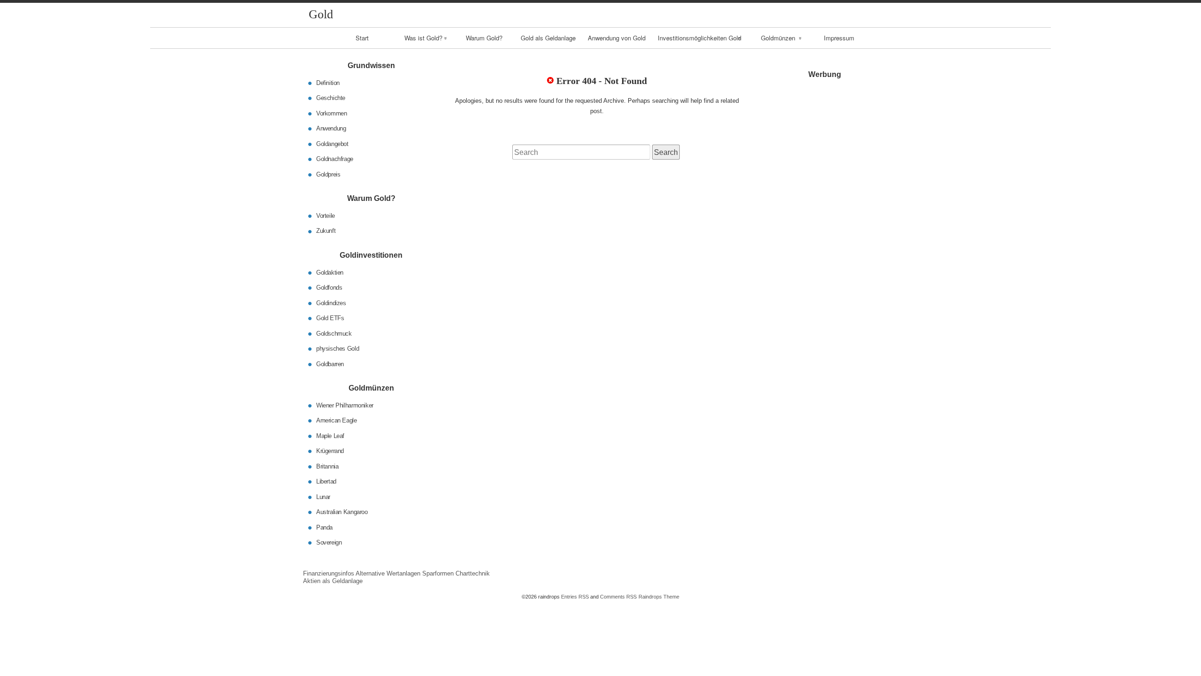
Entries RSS (575, 596)
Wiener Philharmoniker (344, 404)
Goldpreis (328, 173)
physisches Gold (337, 348)
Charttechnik (473, 573)
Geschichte (330, 97)
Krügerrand (330, 450)
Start (362, 37)
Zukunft (325, 230)
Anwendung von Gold (617, 37)
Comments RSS (618, 596)
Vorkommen (331, 112)
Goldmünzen (778, 37)
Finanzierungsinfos (328, 573)
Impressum (839, 37)
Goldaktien (329, 272)
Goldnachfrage (334, 158)
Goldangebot (332, 143)
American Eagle (336, 420)
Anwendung (331, 128)
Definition (328, 82)
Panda (324, 526)
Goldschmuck (334, 333)
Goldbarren (330, 363)
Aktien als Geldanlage (333, 580)
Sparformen (438, 573)
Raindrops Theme (659, 596)
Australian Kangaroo (342, 511)
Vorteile (325, 215)
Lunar (323, 496)
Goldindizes (331, 302)
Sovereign (329, 542)
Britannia (327, 465)
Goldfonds (329, 287)
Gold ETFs (330, 318)
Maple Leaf (330, 435)
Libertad (326, 481)
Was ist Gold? (423, 37)
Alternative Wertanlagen (388, 573)
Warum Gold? (484, 37)
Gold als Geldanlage (548, 37)
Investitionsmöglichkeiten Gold (699, 37)
